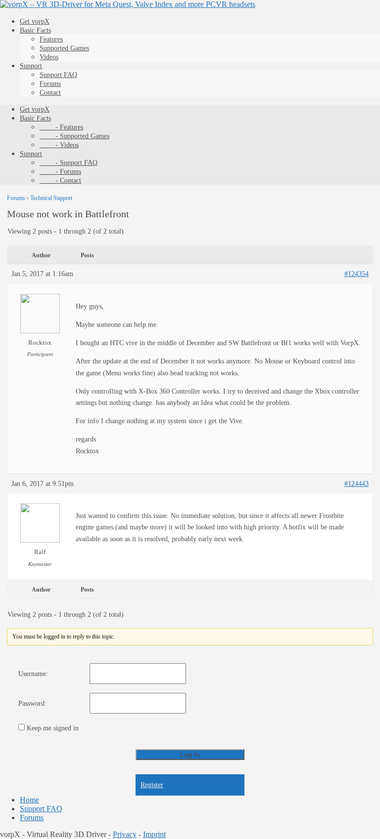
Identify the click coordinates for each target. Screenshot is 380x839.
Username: (33, 674)
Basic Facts (35, 30)
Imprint (154, 834)
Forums (50, 83)
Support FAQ (58, 75)
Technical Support (51, 198)
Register (152, 785)
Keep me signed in (53, 728)
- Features (61, 127)
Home (29, 800)
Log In (190, 755)
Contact (50, 92)
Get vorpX (34, 21)
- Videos (59, 145)
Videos (49, 57)
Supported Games (64, 48)
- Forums (60, 171)
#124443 (356, 483)
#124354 (356, 274)
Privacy (125, 834)
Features (51, 39)
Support (31, 66)
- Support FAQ (68, 162)
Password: (32, 703)
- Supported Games (74, 136)
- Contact (60, 180)
